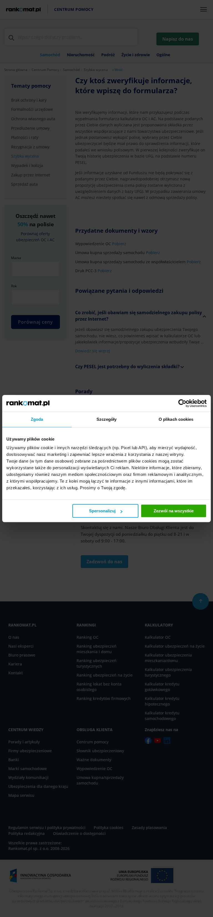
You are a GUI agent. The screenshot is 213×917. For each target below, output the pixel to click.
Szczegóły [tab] (107, 419)
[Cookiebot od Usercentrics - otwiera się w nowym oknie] (182, 403)
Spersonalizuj (102, 510)
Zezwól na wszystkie (174, 510)
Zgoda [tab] (37, 419)
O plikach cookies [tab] (176, 419)
